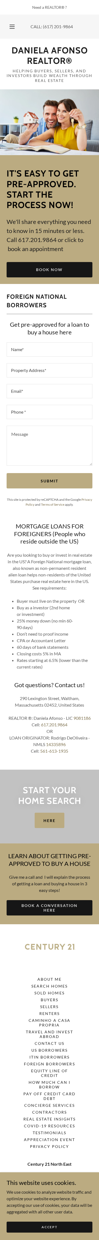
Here (49, 820)
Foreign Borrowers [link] (49, 1064)
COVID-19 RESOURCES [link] (49, 1126)
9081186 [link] (82, 718)
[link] (49, 55)
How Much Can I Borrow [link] (49, 1084)
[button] (12, 26)
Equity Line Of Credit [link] (49, 1073)
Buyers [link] (49, 999)
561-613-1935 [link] (54, 750)
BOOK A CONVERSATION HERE (49, 907)
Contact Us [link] (49, 1043)
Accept (49, 1227)
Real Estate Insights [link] (49, 1119)
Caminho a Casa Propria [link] (49, 1022)
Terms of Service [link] (52, 504)
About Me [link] (49, 979)
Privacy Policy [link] (49, 1146)
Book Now (49, 269)
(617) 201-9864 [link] (58, 26)
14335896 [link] (56, 744)
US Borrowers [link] (49, 1050)
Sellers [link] (49, 1006)
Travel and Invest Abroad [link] (49, 1034)
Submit (49, 481)
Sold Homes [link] (49, 993)
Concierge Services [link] (49, 1105)
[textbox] (49, 349)
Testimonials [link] (49, 1132)
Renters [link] (49, 1013)
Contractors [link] (49, 1112)
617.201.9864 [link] (54, 724)
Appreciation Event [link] (49, 1139)
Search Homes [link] (49, 986)
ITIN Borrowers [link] (49, 1057)
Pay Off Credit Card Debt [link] (49, 1096)
